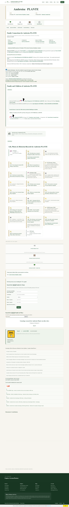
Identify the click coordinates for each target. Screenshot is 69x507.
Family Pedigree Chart (34, 248)
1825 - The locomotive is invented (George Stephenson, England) (51, 184)
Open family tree (52, 41)
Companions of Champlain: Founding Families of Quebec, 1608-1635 (18, 362)
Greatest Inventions (23, 487)
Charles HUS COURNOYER (28, 52)
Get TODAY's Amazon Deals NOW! (12, 379)
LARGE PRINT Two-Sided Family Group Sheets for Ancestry (34, 262)
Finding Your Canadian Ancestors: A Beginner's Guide (15, 367)
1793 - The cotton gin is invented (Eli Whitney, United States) (16, 165)
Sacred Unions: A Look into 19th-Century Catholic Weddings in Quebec (23, 109)
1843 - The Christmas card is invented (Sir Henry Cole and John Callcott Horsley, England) (34, 221)
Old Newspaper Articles (24, 485)
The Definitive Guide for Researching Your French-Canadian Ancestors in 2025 (21, 81)
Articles (51, 2)
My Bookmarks (53, 487)
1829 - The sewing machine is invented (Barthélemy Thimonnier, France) (52, 193)
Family (8, 27)
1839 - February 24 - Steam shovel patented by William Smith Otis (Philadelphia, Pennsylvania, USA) (16, 211)
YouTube (60, 503)
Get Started (37, 485)
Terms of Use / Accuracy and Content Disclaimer (12, 503)
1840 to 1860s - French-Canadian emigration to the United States (33, 210)
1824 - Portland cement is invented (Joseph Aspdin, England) (33, 184)
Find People (7, 485)
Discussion (32, 27)
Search (43, 2)
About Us (36, 488)
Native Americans (23, 488)
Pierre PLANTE (58, 50)
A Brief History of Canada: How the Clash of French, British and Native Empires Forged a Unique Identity (24, 370)
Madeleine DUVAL (38, 52)
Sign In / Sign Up (54, 488)
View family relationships (39, 41)
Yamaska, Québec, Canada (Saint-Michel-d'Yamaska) (32, 118)
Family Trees (7, 490)
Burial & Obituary (26, 27)
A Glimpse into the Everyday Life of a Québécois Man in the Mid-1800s (19, 80)
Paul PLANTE (10, 41)
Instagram (56, 503)
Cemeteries (7, 488)
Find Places (6, 487)
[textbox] (17, 316)
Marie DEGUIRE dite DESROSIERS (36, 61)
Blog (63, 503)
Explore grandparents (25, 41)
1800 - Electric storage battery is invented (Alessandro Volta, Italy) (33, 165)
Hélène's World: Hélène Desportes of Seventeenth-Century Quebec (17, 356)
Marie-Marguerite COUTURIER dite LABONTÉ (23, 57)
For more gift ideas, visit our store (12, 378)
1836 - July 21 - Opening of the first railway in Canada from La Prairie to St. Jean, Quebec (34, 202)
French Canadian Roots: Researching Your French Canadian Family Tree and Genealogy (21, 354)
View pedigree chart (52, 42)
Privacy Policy (22, 503)
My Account (53, 485)
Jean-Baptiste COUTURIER (23, 61)
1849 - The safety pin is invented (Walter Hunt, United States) (16, 234)
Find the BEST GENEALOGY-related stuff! (14, 382)
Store (58, 2)
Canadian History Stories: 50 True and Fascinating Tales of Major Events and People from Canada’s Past (24, 372)
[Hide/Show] (10, 89)
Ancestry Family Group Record (34, 258)
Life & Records (20, 27)
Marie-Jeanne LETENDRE (13, 52)
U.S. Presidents (22, 490)
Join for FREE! (26, 331)
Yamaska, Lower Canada (34, 117)
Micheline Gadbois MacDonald (15, 78)
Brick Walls (37, 487)
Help (54, 2)
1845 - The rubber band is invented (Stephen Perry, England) (51, 220)
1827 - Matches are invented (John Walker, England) (33, 193)
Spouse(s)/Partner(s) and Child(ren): (14, 54)
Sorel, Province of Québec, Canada (22, 14)
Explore (47, 2)
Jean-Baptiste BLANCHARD (14, 118)
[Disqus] (34, 425)
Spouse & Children (13, 27)
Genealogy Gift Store (54, 490)
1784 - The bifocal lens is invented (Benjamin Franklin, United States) (33, 154)
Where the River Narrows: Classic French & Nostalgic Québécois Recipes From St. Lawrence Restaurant (24, 364)
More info (49, 505)
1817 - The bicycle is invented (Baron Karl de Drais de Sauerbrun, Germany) (17, 175)
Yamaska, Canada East (46, 14)
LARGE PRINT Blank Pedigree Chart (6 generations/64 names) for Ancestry (34, 252)
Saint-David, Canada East (53, 117)
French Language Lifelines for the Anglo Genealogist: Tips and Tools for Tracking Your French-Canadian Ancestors (26, 359)
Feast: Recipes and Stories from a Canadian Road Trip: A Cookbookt (18, 375)
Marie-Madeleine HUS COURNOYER (12, 43)
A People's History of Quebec (11, 351)
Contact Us (37, 490)
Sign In (34, 325)
